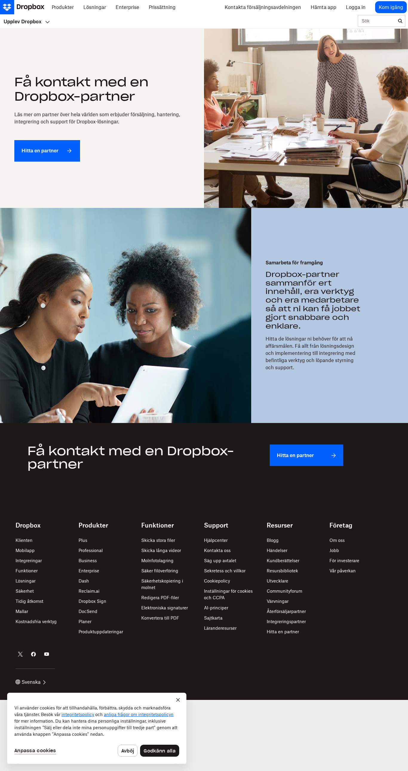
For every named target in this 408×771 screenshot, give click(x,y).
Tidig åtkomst (29, 601)
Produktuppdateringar (101, 631)
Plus (83, 540)
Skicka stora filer (158, 540)
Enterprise (89, 570)
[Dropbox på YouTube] (46, 654)
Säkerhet (25, 591)
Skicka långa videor (161, 550)
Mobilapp (25, 550)
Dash (84, 580)
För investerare (344, 560)
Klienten (24, 540)
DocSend (88, 611)
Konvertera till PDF (160, 617)
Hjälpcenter (216, 540)
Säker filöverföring (159, 570)
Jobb (334, 550)
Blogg (273, 540)
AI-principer (216, 607)
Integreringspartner (286, 621)
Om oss (337, 540)
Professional (91, 550)
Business (88, 560)
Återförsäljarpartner (286, 611)
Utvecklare (277, 580)
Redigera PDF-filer (160, 597)
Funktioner (27, 570)
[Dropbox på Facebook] (33, 654)
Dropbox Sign (92, 601)
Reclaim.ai (89, 591)
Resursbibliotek (282, 570)
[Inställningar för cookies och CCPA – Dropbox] (96, 728)
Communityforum (284, 591)
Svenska (31, 682)
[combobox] (376, 21)
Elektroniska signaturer (164, 607)
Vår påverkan (342, 570)
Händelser (277, 550)
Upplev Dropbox (23, 21)
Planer (85, 621)
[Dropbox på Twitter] (20, 654)
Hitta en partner (283, 631)
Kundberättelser (283, 560)
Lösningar (26, 580)
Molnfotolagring (157, 560)
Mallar (22, 611)
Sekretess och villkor (225, 570)
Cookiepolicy (217, 580)
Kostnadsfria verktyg (36, 621)
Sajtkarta (213, 617)
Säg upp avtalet (220, 560)
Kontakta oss (217, 550)
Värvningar (278, 601)
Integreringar (29, 560)
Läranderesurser (220, 628)
